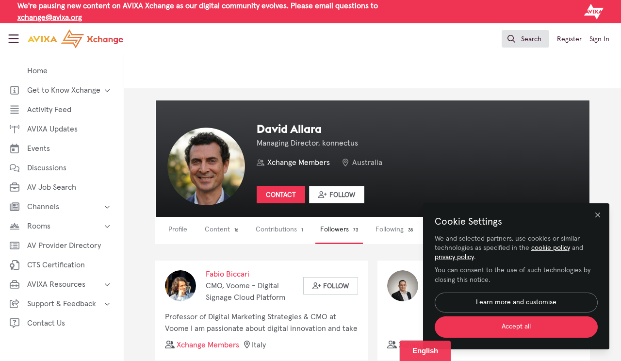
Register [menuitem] (569, 39)
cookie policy (550, 248)
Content (221, 229)
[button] (336, 194)
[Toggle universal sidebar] (13, 38)
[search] (525, 39)
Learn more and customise (516, 302)
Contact (281, 195)
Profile (177, 229)
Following (394, 229)
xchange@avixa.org (49, 17)
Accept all (516, 326)
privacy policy (454, 257)
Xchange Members (298, 162)
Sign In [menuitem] (599, 39)
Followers (339, 229)
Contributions (279, 229)
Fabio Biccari (227, 274)
